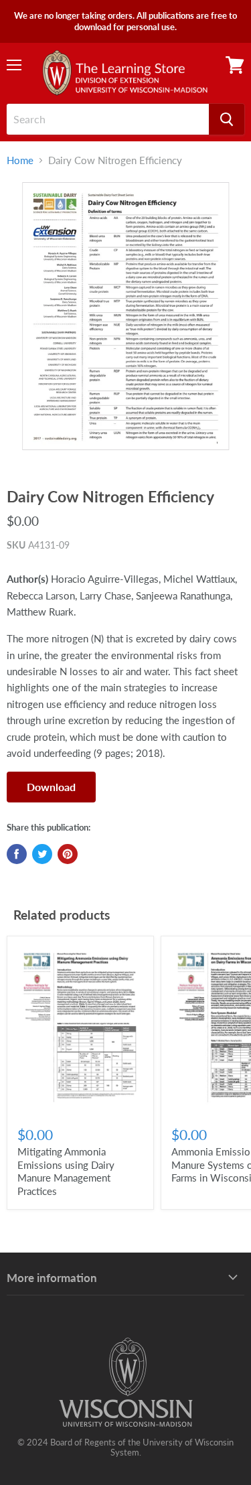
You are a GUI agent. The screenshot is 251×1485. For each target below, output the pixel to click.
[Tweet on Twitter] (42, 854)
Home (20, 160)
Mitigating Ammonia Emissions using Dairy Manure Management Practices (65, 1171)
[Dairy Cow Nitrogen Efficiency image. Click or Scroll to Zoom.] (125, 324)
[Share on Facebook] (17, 854)
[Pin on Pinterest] (68, 854)
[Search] (226, 119)
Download (51, 786)
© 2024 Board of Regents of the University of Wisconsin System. (125, 1447)
